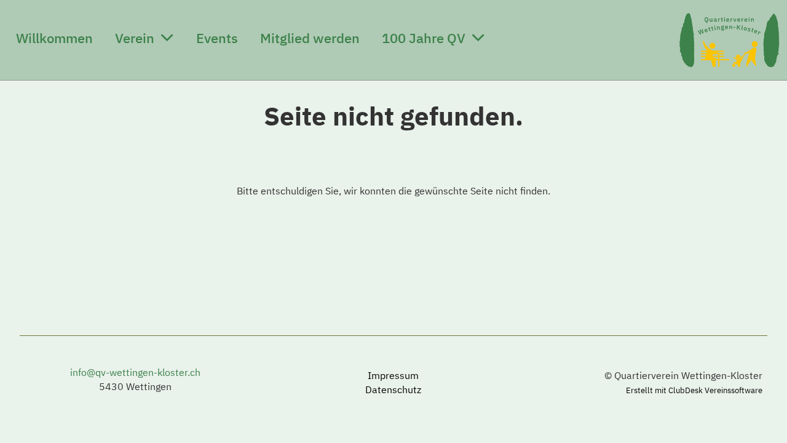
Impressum (393, 375)
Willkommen (54, 38)
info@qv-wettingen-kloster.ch (135, 372)
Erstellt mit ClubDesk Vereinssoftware (694, 390)
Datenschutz (393, 389)
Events (217, 38)
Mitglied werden (310, 38)
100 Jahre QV (423, 38)
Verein (134, 38)
